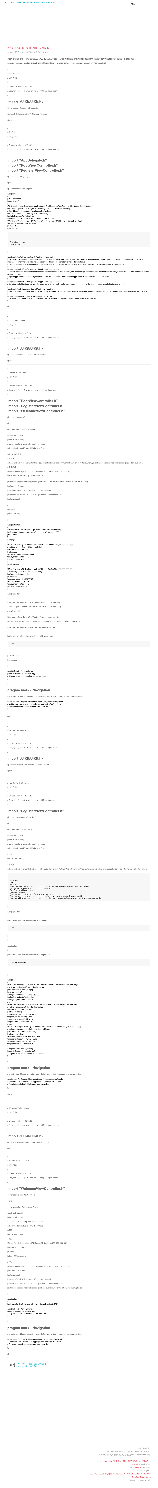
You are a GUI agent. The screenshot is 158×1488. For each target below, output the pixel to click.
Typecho (134, 1464)
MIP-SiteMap (142, 1474)
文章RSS (139, 1470)
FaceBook (136, 1477)
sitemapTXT (102, 1474)
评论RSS (147, 1470)
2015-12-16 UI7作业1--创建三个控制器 (31, 1363)
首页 (133, 4)
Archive (148, 1477)
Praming (139, 1467)
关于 (144, 4)
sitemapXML (92, 1474)
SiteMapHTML (121, 1474)
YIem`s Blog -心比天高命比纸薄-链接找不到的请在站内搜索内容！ (30, 2)
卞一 (130, 1477)
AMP (149, 1474)
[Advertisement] (79, 29)
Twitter (142, 1477)
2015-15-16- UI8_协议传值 (26, 1366)
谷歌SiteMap (111, 1474)
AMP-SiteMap (132, 1474)
